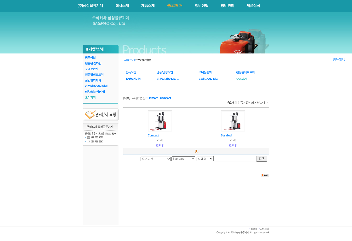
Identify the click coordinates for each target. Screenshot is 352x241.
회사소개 (122, 5)
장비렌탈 (201, 5)
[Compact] (160, 121)
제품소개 (148, 5)
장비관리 (227, 5)
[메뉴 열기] (339, 59)
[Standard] (233, 121)
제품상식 (253, 5)
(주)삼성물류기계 (90, 5)
